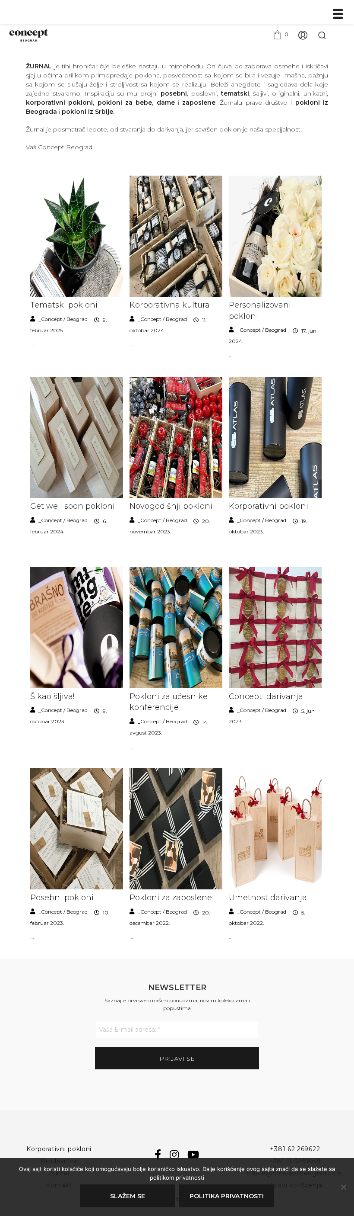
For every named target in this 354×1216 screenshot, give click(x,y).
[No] (343, 1187)
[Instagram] (174, 1155)
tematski (233, 93)
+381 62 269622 (295, 1149)
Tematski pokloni (64, 305)
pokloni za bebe (125, 102)
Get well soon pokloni (72, 506)
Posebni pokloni (62, 897)
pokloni (80, 102)
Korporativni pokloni (268, 506)
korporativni (47, 102)
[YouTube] (193, 1155)
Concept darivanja (266, 696)
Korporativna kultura (170, 305)
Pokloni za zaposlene (171, 897)
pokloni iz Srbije (87, 112)
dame (166, 102)
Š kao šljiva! (52, 696)
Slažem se (127, 1196)
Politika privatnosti (227, 1196)
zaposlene (198, 102)
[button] (280, 34)
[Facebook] (158, 1155)
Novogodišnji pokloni (171, 506)
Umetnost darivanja (268, 897)
